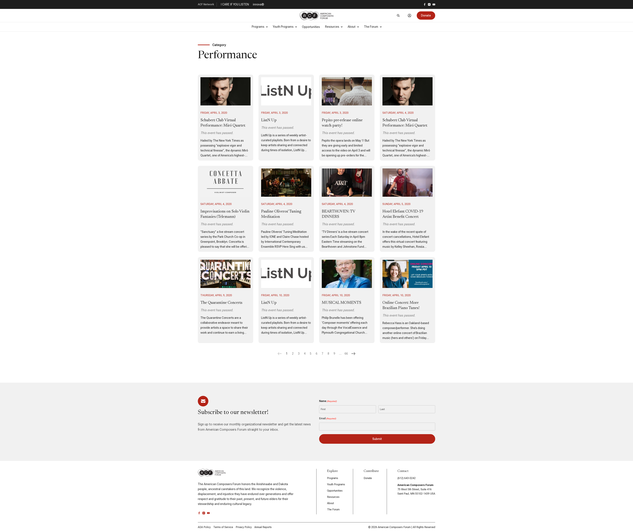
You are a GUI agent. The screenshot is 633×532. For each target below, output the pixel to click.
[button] (426, 15)
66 (346, 353)
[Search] (398, 15)
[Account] (409, 15)
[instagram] (429, 4)
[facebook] (424, 4)
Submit (377, 439)
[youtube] (434, 4)
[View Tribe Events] (225, 118)
